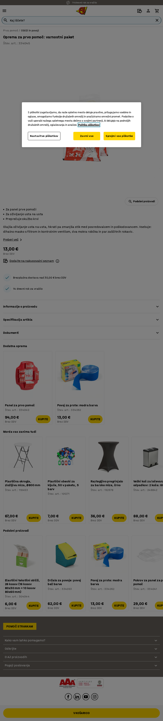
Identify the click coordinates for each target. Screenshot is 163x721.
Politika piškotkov (89, 125)
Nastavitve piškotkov (44, 136)
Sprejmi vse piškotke (119, 136)
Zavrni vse (87, 136)
